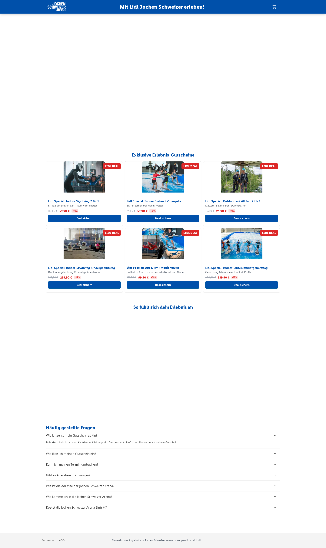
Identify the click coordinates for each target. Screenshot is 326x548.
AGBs (62, 540)
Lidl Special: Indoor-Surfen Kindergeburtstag (236, 268)
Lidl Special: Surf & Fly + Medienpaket (153, 267)
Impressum (48, 540)
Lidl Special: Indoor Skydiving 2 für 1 (73, 201)
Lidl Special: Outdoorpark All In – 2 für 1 (232, 201)
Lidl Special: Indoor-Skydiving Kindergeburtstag (81, 268)
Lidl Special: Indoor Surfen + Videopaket (155, 201)
